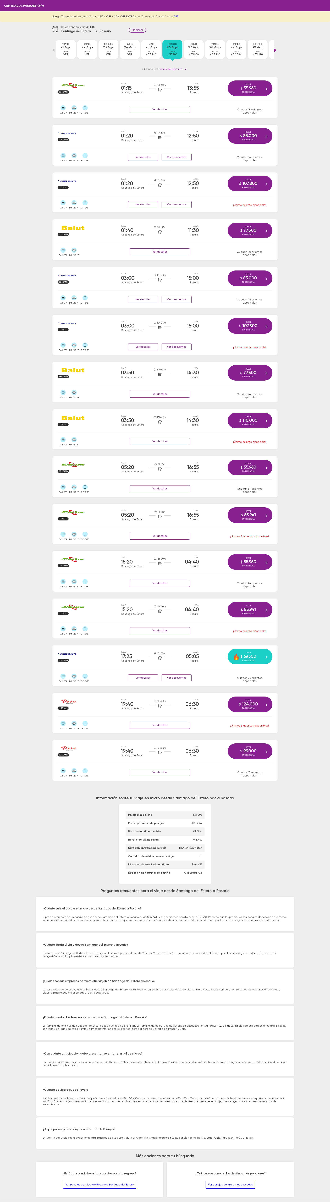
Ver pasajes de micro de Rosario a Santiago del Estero (99, 1184)
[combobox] (173, 69)
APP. (176, 16)
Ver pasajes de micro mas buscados (230, 1184)
